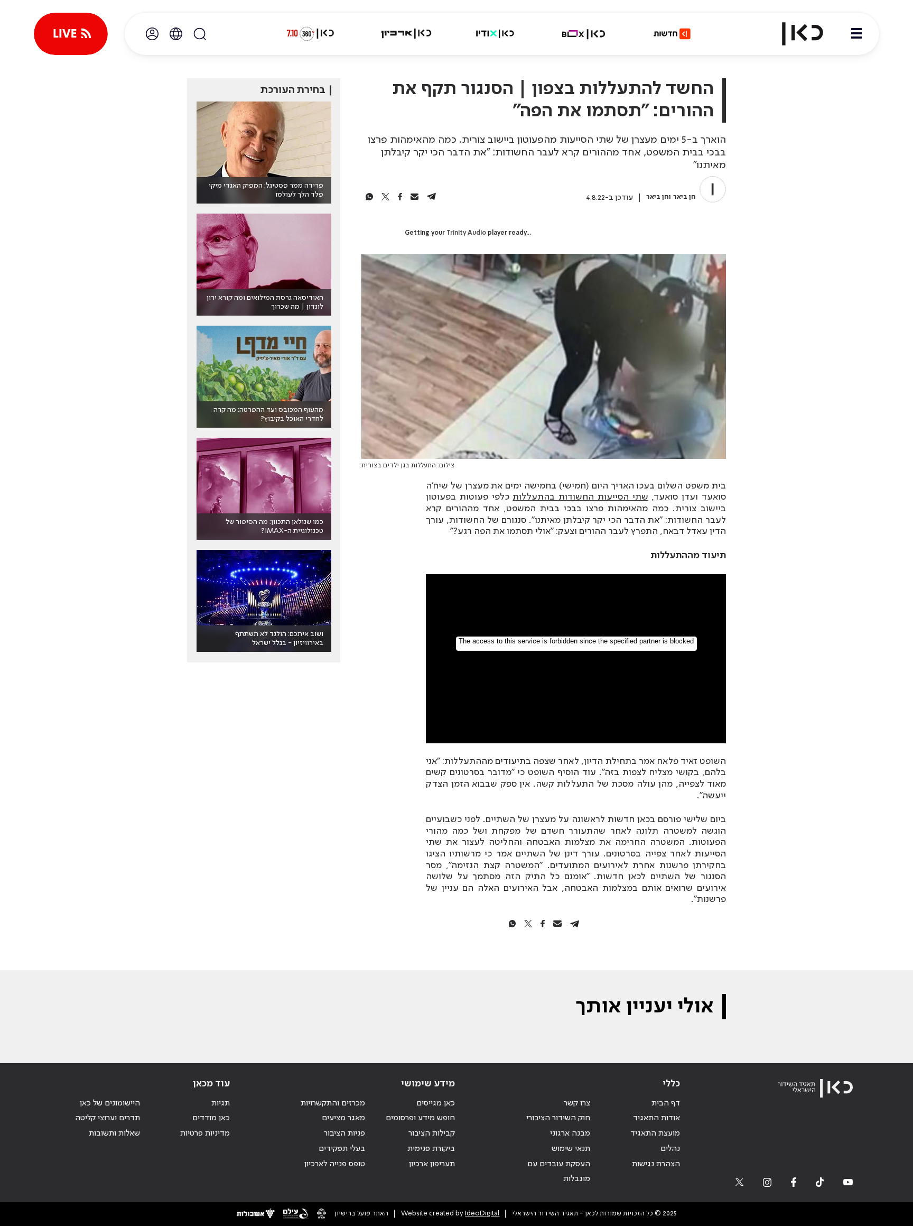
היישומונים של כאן (110, 1103)
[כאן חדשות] (672, 33)
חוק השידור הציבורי (558, 1118)
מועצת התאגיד (655, 1133)
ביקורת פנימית (431, 1149)
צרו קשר (577, 1103)
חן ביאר (684, 196)
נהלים (670, 1149)
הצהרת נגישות (656, 1164)
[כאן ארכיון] (406, 33)
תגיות (220, 1103)
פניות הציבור (344, 1133)
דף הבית (665, 1103)
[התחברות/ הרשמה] (152, 33)
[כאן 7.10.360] (310, 33)
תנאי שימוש (571, 1149)
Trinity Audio (466, 233)
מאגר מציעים (343, 1118)
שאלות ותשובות (114, 1133)
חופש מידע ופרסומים (420, 1118)
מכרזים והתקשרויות (333, 1103)
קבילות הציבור (431, 1133)
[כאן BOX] (584, 33)
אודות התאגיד (656, 1118)
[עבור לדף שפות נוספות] (176, 33)
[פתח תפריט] (856, 34)
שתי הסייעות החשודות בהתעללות (580, 497)
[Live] (71, 34)
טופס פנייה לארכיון (334, 1164)
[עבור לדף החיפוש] (199, 33)
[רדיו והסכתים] (495, 33)
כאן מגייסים (435, 1103)
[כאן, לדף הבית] (793, 34)
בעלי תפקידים (342, 1149)
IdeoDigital (482, 1213)
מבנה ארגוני (570, 1133)
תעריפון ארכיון (432, 1163)
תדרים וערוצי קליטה (107, 1118)
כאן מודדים (211, 1118)
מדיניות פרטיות (205, 1133)
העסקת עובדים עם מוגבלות (558, 1172)
